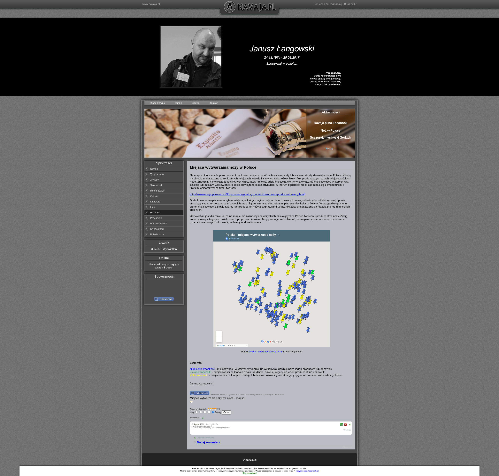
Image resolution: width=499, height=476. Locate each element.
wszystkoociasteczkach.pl (307, 471)
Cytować (347, 430)
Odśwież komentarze (205, 438)
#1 (193, 424)
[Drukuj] (191, 403)
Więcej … (331, 148)
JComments (347, 447)
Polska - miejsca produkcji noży (265, 351)
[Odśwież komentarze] (203, 418)
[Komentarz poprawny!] (341, 424)
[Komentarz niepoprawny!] (345, 424)
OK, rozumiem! (249, 473)
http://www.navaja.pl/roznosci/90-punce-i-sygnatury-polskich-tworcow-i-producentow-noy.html (247, 194)
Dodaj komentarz (208, 442)
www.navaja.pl (151, 3)
